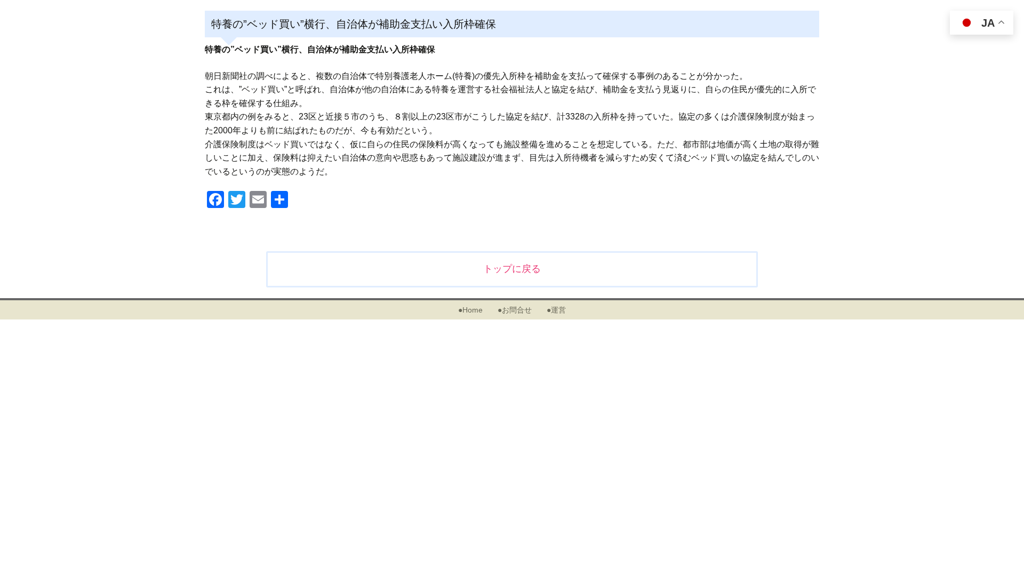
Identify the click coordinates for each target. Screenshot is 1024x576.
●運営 (556, 310)
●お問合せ (515, 310)
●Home (470, 310)
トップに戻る (512, 268)
